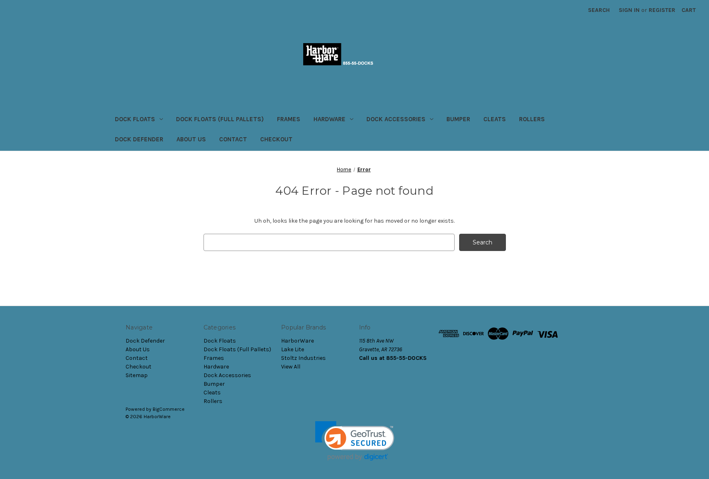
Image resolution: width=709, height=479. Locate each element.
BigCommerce (169, 409)
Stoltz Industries (303, 358)
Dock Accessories (395, 119)
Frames (288, 119)
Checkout (276, 139)
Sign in (629, 10)
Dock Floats (135, 119)
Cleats (494, 119)
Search (599, 10)
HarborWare (297, 340)
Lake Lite (292, 349)
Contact (233, 139)
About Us (191, 139)
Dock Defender (139, 139)
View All (290, 366)
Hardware (329, 119)
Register (662, 10)
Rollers (532, 119)
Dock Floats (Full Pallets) (220, 119)
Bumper (458, 119)
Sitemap (137, 375)
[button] (354, 441)
